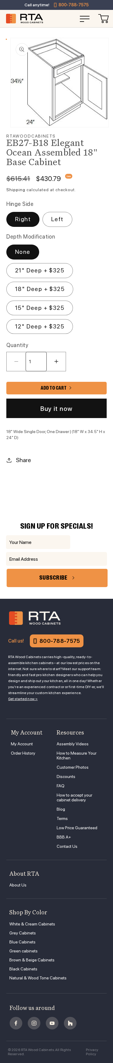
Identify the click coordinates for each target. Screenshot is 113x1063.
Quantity (17, 345)
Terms (62, 818)
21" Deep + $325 (39, 270)
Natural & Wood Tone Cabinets (38, 977)
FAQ (60, 785)
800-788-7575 (73, 4)
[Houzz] (70, 1023)
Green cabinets (23, 951)
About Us (18, 885)
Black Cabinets (23, 968)
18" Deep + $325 (39, 288)
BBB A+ (64, 837)
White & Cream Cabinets (32, 924)
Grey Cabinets (22, 933)
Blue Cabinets (22, 942)
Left (57, 219)
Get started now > (23, 699)
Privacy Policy (92, 1052)
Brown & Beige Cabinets (32, 960)
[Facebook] (16, 1023)
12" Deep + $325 (39, 326)
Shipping (15, 189)
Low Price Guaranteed (77, 827)
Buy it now (56, 408)
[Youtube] (52, 1023)
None (22, 251)
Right (23, 219)
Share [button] (23, 460)
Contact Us (67, 846)
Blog (61, 809)
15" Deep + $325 (39, 307)
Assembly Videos (73, 743)
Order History (23, 753)
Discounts (66, 776)
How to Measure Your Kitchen (76, 755)
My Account (22, 743)
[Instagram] (34, 1023)
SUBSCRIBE (53, 577)
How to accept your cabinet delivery (74, 797)
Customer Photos (73, 767)
